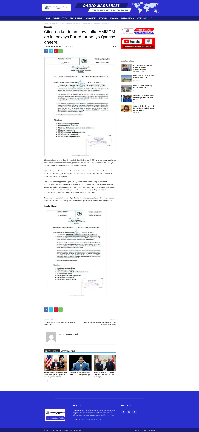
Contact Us (151, 430)
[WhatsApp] (60, 51)
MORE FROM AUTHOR (68, 351)
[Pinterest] (56, 51)
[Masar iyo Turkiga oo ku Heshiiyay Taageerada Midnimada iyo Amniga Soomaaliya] (105, 363)
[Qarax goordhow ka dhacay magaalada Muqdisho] (126, 88)
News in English (76, 18)
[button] (152, 18)
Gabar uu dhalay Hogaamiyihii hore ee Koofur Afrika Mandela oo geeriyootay (143, 108)
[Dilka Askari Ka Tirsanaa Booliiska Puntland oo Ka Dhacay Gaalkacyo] (80, 363)
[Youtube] (134, 412)
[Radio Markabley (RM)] (99, 8)
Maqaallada (91, 18)
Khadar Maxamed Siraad (53, 46)
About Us (143, 430)
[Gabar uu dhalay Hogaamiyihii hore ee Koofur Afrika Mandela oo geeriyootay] (126, 108)
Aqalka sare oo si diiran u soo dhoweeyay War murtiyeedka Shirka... (143, 98)
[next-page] (48, 381)
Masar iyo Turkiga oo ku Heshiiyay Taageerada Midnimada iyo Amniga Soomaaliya (104, 375)
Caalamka (103, 18)
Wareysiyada (142, 18)
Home (48, 18)
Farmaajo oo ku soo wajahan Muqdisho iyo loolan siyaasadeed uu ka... (143, 67)
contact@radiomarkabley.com (91, 419)
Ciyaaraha (114, 18)
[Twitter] (51, 51)
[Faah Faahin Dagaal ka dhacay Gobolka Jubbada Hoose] (126, 78)
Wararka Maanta (60, 18)
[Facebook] (46, 51)
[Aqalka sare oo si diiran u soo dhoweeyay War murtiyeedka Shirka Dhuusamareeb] (126, 98)
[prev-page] (45, 381)
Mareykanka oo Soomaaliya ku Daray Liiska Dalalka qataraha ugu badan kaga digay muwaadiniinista (55, 375)
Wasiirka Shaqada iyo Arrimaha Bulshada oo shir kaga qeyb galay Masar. (99, 323)
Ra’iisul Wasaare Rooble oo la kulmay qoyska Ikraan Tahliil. (59, 323)
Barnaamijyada (127, 18)
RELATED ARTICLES (51, 351)
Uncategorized (54, 24)
